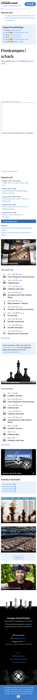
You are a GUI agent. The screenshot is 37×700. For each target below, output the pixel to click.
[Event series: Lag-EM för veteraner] (16, 393)
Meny (29, 4)
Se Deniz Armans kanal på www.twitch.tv (10, 101)
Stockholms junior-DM (20, 32)
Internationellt (25, 228)
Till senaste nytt (10, 221)
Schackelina (8, 484)
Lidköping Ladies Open (16, 289)
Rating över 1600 (16, 61)
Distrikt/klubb (13, 228)
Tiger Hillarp (8, 489)
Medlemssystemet (18, 656)
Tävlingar (6, 9)
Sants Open (19, 42)
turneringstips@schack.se (12, 352)
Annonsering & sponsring (18, 659)
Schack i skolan (6, 232)
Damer (27, 232)
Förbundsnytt (18, 232)
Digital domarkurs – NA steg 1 (18, 303)
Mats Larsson (9, 491)
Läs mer (19, 557)
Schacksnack (8, 486)
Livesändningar (14, 9)
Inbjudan (19, 274)
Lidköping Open (15, 30)
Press (18, 653)
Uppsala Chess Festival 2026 (18, 334)
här (31, 626)
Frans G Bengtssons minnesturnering (21, 277)
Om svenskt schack (18, 662)
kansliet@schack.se (19, 638)
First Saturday (12, 315)
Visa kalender (5, 338)
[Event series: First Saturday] (16, 313)
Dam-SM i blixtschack (15, 327)
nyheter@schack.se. (10, 347)
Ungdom (4, 230)
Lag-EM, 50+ (17, 37)
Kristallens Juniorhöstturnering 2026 (20, 309)
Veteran (4, 235)
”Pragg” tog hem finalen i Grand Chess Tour (20, 15)
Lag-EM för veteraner (15, 396)
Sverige (3, 228)
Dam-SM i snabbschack (16, 321)
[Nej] (34, 693)
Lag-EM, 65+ (17, 35)
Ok (18, 696)
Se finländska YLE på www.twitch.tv (9, 171)
